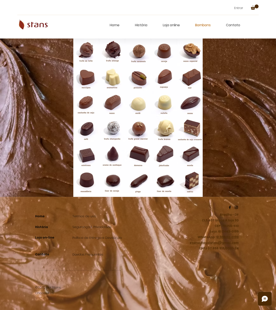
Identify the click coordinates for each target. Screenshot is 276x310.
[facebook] (230, 207)
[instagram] (236, 207)
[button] (255, 7)
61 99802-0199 (227, 237)
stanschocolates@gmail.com (214, 243)
